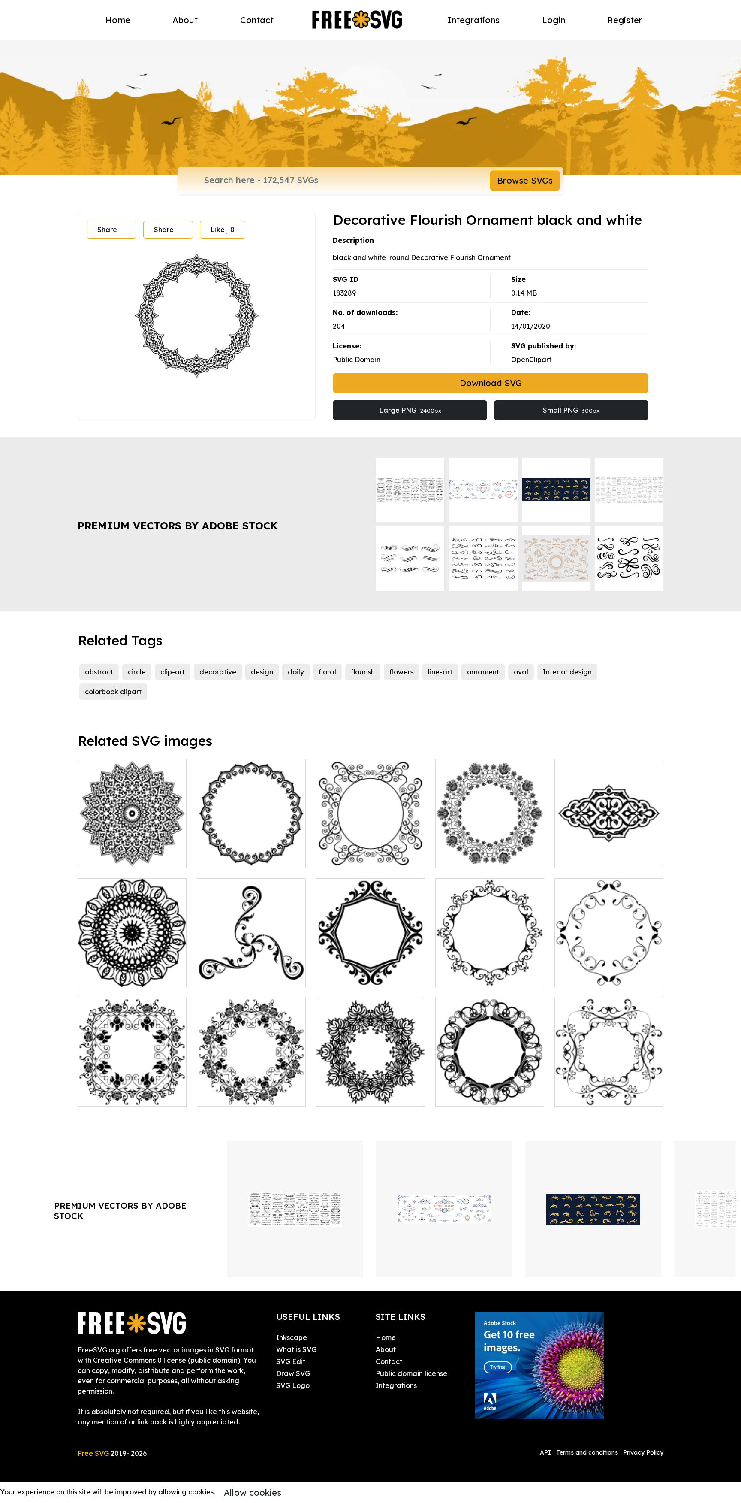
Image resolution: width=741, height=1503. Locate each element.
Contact (257, 20)
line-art (440, 672)
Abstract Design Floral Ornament (370, 1089)
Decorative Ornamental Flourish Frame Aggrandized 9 (370, 965)
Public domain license (411, 1373)
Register (624, 20)
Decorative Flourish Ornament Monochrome (132, 850)
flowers (401, 672)
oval (521, 672)
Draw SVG (293, 1373)
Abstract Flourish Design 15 (608, 1094)
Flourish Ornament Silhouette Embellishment (251, 970)
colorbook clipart (113, 691)
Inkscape (291, 1337)
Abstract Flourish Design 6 (487, 1094)
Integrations (474, 20)
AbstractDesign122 (118, 975)
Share (107, 229)
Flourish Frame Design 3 (603, 975)
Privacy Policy (643, 1452)
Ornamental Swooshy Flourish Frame (370, 850)
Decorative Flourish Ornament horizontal (609, 850)
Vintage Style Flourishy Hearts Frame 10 (490, 970)
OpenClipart (531, 359)
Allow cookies (252, 1492)
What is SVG (296, 1349)
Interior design (567, 672)
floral (327, 672)
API (546, 1452)
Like (223, 229)
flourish (363, 672)
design (262, 672)
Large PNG (410, 410)
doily (296, 672)
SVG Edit (290, 1361)
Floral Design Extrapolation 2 (489, 850)
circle (137, 672)
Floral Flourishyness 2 (122, 1094)
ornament (483, 672)
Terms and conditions (587, 1452)
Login (553, 20)
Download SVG (491, 383)
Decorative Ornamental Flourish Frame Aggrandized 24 (251, 845)
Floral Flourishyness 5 (241, 1094)
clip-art (172, 672)
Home (117, 20)
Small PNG (571, 410)
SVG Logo (293, 1385)
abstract (99, 672)
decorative (217, 672)
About (185, 20)
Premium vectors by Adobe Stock (177, 525)
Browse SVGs (525, 180)
